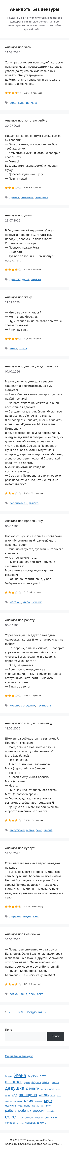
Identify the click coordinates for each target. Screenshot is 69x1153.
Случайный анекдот (19, 1056)
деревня (15, 916)
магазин (15, 602)
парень (35, 1106)
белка (14, 994)
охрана (36, 279)
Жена (13, 348)
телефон (10, 1122)
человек (30, 1122)
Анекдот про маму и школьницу (28, 723)
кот (59, 1095)
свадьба (50, 1111)
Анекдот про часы (18, 47)
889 (21, 1012)
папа (27, 1105)
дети (43, 1089)
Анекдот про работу (20, 620)
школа (48, 830)
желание (27, 197)
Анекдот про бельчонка (22, 934)
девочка (55, 1082)
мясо (26, 602)
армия (27, 1082)
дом (57, 1089)
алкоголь (13, 1081)
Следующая (36, 1012)
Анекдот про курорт (20, 848)
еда (14, 1095)
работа (11, 1110)
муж (48, 1100)
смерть (29, 1117)
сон (47, 1117)
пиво (43, 1106)
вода (13, 102)
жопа (52, 1095)
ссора (23, 348)
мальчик (18, 1101)
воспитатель (18, 503)
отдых (27, 916)
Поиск (9, 1029)
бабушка (36, 1082)
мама (30, 830)
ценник (36, 602)
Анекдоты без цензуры (34, 9)
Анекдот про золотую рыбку (26, 120)
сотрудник (28, 705)
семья (20, 1118)
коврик (14, 705)
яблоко (34, 503)
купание (23, 102)
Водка (8, 1076)
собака (39, 1117)
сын (36, 916)
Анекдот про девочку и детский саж (32, 366)
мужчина (10, 1105)
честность (44, 705)
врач (45, 1082)
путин (49, 1106)
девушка (14, 1088)
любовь (8, 1101)
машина (38, 1101)
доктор (50, 1089)
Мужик (33, 1076)
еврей (7, 1095)
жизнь (44, 1095)
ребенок (24, 1111)
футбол (20, 1123)
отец (19, 1105)
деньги (14, 197)
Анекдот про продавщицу (24, 521)
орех (32, 994)
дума (25, 279)
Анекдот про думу (18, 215)
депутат (15, 279)
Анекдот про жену (18, 297)
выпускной (17, 830)
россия (39, 1110)
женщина (41, 197)
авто (43, 1076)
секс (39, 830)
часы (34, 102)
